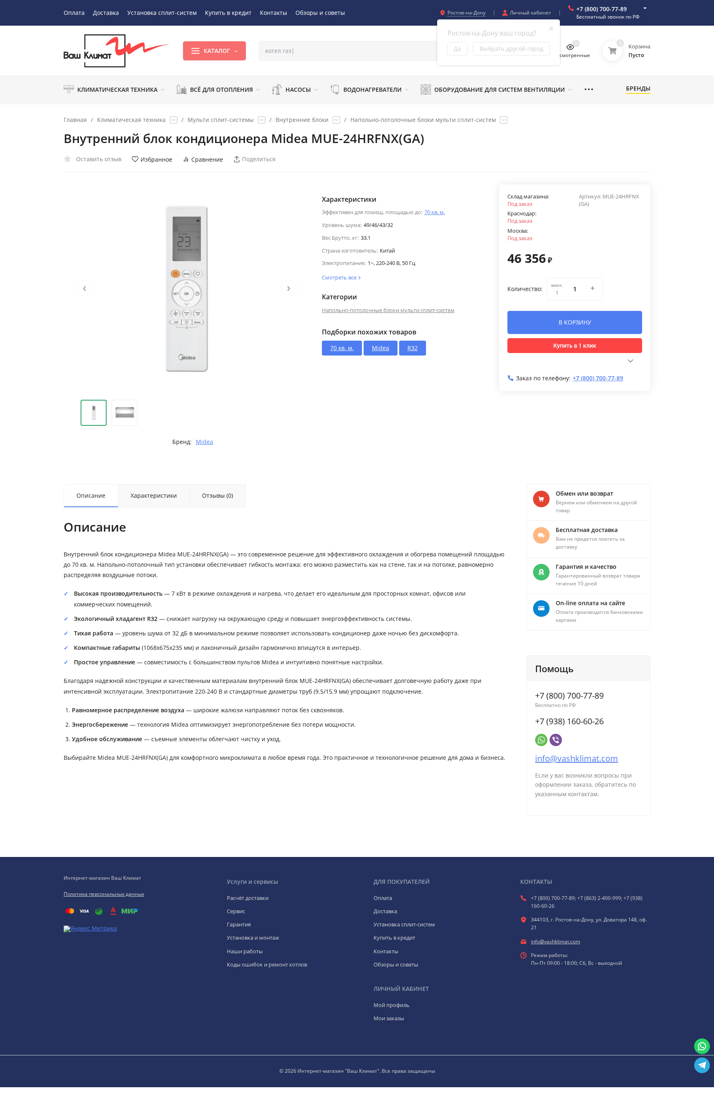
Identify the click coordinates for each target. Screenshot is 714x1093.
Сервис (236, 911)
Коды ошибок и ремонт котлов (267, 964)
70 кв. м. (434, 212)
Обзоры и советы (396, 964)
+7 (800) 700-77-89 (601, 9)
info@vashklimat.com (576, 758)
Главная (75, 120)
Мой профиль (391, 1005)
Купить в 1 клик (574, 345)
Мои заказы (389, 1018)
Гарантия (239, 924)
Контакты (386, 951)
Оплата (383, 898)
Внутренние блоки (302, 120)
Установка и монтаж (253, 937)
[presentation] (84, 288)
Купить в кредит (394, 937)
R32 (412, 348)
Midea (204, 442)
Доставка (385, 911)
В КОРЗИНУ (575, 322)
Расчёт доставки (248, 898)
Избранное (156, 159)
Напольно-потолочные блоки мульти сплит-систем (423, 120)
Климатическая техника (131, 120)
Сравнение (207, 159)
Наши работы (245, 951)
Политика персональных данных (104, 893)
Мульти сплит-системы (221, 120)
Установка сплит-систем (404, 924)
